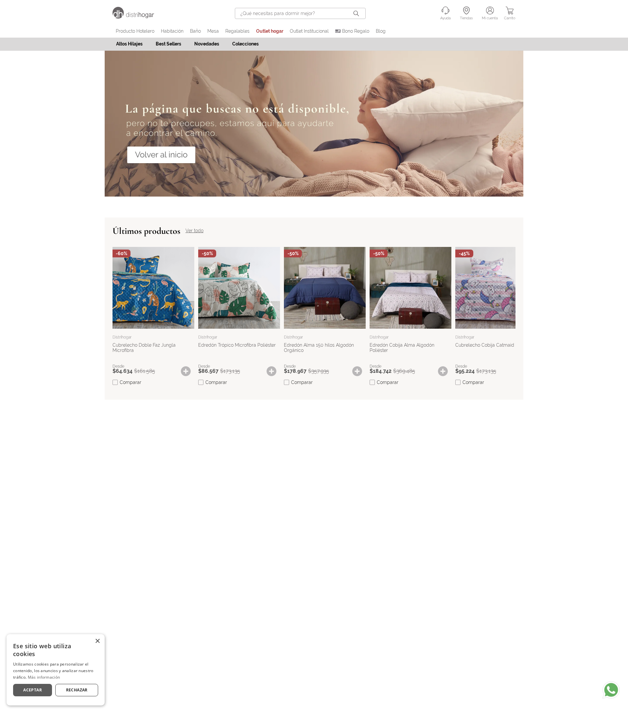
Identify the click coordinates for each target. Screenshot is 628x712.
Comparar (130, 382)
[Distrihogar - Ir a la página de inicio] (137, 17)
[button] (189, 371)
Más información (44, 677)
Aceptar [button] (32, 690)
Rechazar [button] (77, 690)
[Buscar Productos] (357, 13)
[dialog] (56, 669)
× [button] (97, 641)
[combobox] (300, 13)
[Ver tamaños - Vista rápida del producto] (189, 371)
